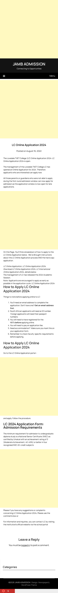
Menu (52, 75)
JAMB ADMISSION (29, 64)
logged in (25, 545)
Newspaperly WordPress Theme (35, 583)
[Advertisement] (29, 29)
